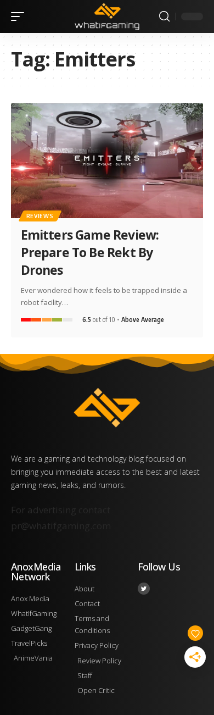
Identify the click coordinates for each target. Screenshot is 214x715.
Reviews (40, 216)
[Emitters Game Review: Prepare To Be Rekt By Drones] (107, 160)
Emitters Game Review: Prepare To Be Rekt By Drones (90, 252)
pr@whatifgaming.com (61, 525)
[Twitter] (144, 589)
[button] (20, 16)
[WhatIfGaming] (107, 16)
